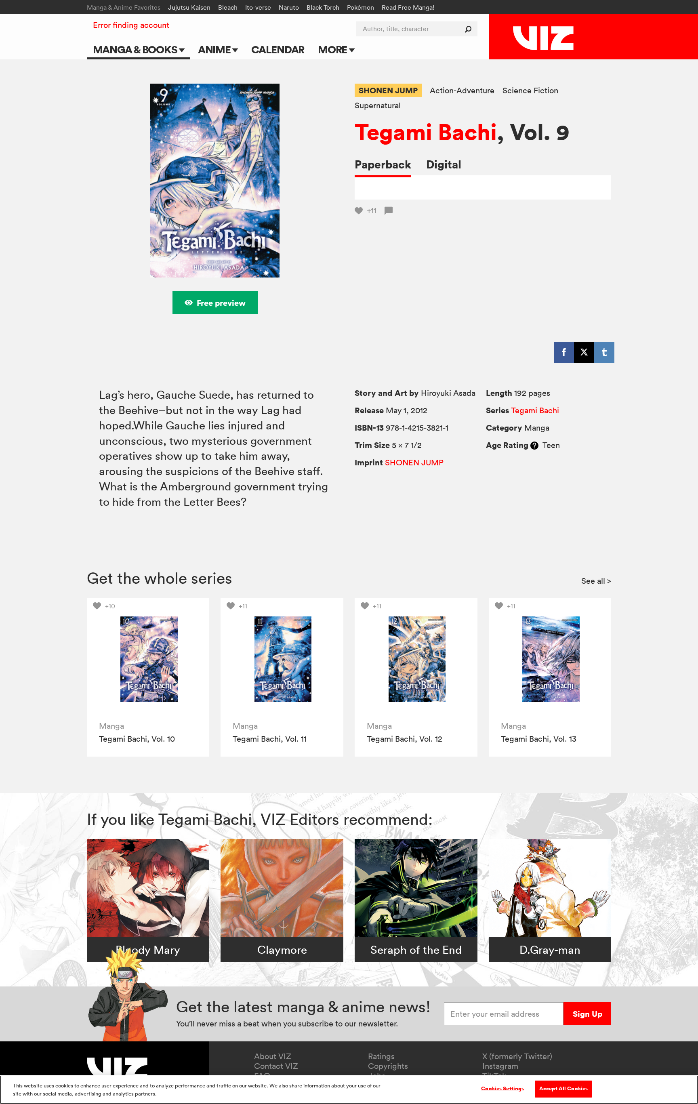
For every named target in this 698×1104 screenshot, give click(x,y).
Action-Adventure (462, 90)
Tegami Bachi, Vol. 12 (404, 739)
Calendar (277, 49)
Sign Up (587, 1013)
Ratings (381, 1056)
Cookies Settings (502, 1088)
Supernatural (378, 105)
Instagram (500, 1066)
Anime (215, 49)
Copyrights (388, 1066)
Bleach (228, 7)
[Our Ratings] (534, 445)
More (333, 49)
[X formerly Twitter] (584, 352)
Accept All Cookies (563, 1088)
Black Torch (323, 7)
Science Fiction (530, 90)
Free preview (221, 302)
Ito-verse (258, 7)
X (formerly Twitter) (517, 1056)
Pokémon (360, 7)
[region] (349, 1089)
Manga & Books (136, 49)
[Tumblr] (604, 352)
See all (596, 581)
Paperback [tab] (383, 164)
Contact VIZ (276, 1066)
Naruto (289, 7)
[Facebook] (564, 352)
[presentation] (148, 659)
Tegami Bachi (426, 131)
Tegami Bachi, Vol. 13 (538, 739)
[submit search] (470, 28)
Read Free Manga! (408, 7)
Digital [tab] (443, 164)
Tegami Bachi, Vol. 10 (137, 739)
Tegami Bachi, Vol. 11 (270, 739)
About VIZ (272, 1056)
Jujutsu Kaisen (189, 7)
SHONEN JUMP (388, 90)
